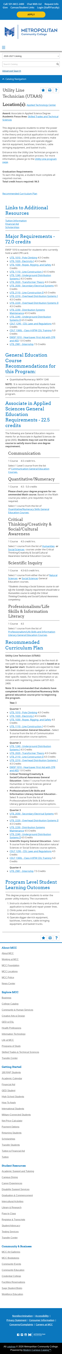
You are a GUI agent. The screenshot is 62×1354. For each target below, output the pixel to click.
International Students (13, 1108)
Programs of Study (11, 1046)
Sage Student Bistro (12, 1288)
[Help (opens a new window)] (56, 90)
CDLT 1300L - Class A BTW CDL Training (31, 330)
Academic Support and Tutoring (18, 1171)
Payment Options (10, 1127)
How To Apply (9, 1102)
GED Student (8, 1090)
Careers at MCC (44, 1324)
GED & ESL (8, 1022)
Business (6, 998)
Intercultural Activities (12, 1201)
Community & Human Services (17, 1010)
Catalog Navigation (15, 79)
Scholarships (12, 227)
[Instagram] (26, 1335)
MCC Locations (10, 971)
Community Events (11, 1264)
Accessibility (42, 1315)
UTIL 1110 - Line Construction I (26, 271)
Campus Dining (10, 1177)
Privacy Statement (16, 1320)
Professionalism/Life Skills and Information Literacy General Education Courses (31, 633)
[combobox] (31, 56)
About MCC (8, 953)
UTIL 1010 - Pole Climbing (23, 257)
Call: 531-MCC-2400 (13, 4)
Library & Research (11, 1207)
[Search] (58, 64)
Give (5, 7)
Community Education (13, 1270)
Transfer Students (11, 1145)
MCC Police (8, 977)
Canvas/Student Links (22, 7)
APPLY (31, 14)
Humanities (48, 546)
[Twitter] (22, 1335)
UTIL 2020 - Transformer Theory (27, 282)
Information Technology (14, 1034)
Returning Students (11, 1133)
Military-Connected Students (16, 1114)
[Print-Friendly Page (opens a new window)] (49, 90)
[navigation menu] (3, 47)
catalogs (11, 1346)
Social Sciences (16, 549)
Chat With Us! (34, 4)
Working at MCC (10, 959)
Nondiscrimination (22, 1315)
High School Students (13, 1096)
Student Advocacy (11, 1225)
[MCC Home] (31, 32)
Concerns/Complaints (21, 1324)
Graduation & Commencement (17, 1195)
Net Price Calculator (12, 1121)
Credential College (11, 1276)
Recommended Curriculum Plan (19, 193)
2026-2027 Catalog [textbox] (13, 56)
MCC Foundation (10, 965)
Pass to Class (9, 1213)
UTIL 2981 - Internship (22, 344)
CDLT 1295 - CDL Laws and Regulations (31, 323)
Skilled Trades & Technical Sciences (20, 1052)
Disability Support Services (15, 1189)
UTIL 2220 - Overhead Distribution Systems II (34, 303)
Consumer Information (41, 1320)
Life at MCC (8, 1040)
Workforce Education (12, 1294)
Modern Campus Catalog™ (37, 1350)
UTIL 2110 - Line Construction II (27, 292)
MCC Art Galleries (11, 1252)
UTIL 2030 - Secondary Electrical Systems (32, 285)
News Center (8, 983)
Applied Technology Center (41, 105)
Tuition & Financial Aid (13, 1151)
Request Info (52, 4)
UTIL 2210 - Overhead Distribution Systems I (34, 296)
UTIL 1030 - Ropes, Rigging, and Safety (30, 264)
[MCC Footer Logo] (36, 1334)
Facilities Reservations (13, 1282)
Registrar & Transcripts (13, 1219)
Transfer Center (10, 1058)
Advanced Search (11, 70)
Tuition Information (16, 220)
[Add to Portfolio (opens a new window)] (43, 90)
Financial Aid (12, 224)
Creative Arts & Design (13, 1016)
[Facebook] (18, 1335)
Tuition (5, 1157)
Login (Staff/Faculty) (48, 7)
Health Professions (11, 1028)
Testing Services (10, 1231)
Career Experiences (12, 1183)
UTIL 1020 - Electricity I (22, 261)
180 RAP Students (11, 1072)
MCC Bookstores (10, 1258)
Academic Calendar (12, 1078)
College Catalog (10, 1004)
